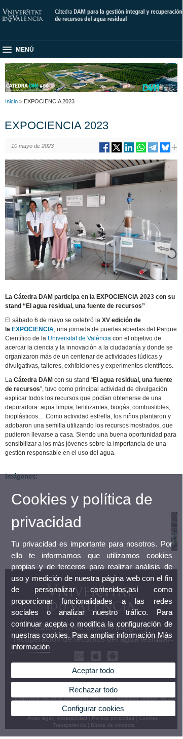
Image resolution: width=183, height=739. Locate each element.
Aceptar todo (93, 670)
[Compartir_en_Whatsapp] (141, 151)
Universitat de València (79, 338)
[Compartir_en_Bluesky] (165, 151)
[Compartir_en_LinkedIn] (129, 151)
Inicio (11, 101)
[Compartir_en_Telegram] (153, 151)
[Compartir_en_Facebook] (104, 151)
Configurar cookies (93, 708)
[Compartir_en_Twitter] (117, 151)
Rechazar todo (93, 689)
